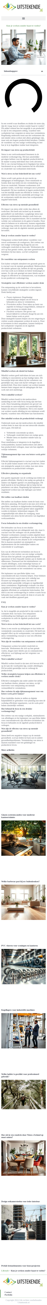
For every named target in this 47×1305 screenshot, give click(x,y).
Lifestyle (5, 1271)
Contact (8, 1292)
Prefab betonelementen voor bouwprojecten (20, 1266)
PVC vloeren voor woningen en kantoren (19, 946)
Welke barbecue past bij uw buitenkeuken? (20, 881)
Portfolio (8, 1295)
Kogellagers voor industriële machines (18, 1010)
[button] (23, 18)
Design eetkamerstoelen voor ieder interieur (20, 1201)
